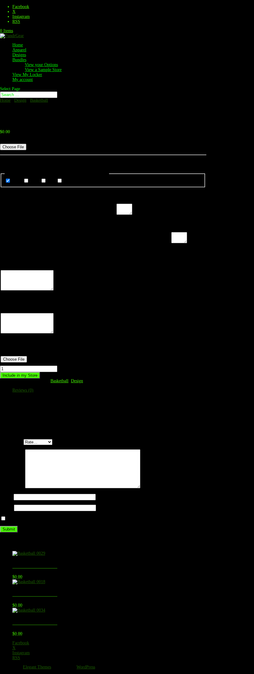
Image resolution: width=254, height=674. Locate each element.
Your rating (12, 442)
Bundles (19, 59)
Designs (19, 55)
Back (34, 181)
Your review (12, 487)
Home (17, 45)
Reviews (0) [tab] (22, 390)
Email (7, 508)
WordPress (86, 667)
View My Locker (27, 74)
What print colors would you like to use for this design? (58, 213)
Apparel (19, 50)
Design (20, 100)
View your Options (41, 64)
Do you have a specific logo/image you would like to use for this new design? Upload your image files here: (95, 141)
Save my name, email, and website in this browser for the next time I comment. (77, 519)
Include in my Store (19, 375)
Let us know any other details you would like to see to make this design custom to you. (85, 242)
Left (51, 181)
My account (22, 79)
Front (17, 181)
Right (68, 181)
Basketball (39, 100)
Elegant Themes (37, 667)
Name (7, 497)
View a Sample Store (43, 69)
